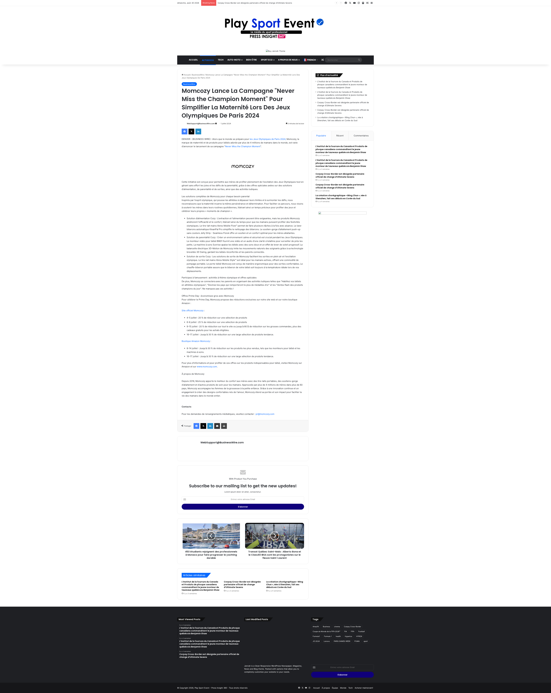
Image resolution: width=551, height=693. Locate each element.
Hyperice (348, 636)
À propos (326, 688)
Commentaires (361, 135)
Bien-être (251, 59)
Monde (343, 688)
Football (361, 631)
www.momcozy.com (207, 366)
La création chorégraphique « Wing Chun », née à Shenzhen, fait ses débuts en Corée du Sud (284, 584)
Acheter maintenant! (364, 688)
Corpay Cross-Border (352, 626)
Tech (220, 59)
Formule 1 (328, 636)
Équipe (335, 688)
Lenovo (327, 641)
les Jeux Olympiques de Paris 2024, (268, 139)
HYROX (359, 636)
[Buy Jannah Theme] (275, 51)
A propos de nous (288, 59)
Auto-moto (233, 59)
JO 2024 (316, 641)
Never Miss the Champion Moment (242, 146)
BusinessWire (198, 75)
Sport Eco (266, 59)
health (338, 636)
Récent (340, 135)
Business (326, 626)
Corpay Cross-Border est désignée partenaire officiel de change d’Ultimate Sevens (255, 3)
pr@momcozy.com (265, 414)
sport (366, 641)
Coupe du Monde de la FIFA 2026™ (326, 631)
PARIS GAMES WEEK (342, 641)
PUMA (357, 641)
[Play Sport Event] (275, 28)
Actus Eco (208, 60)
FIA (345, 631)
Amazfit (316, 626)
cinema (337, 626)
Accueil (193, 59)
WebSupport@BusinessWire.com (201, 123)
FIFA (352, 631)
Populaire (321, 135)
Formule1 (316, 636)
